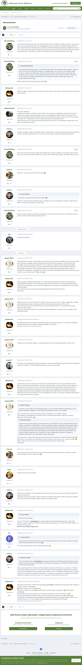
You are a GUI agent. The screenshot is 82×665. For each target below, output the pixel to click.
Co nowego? (6, 8)
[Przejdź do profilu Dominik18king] (4, 28)
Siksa (9, 469)
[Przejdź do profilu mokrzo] (9, 134)
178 (10, 248)
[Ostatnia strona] (15, 35)
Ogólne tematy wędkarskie (23, 28)
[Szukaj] (79, 8)
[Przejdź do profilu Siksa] (9, 475)
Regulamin (40, 8)
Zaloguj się (59, 628)
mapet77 (9, 360)
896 (10, 102)
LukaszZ (9, 169)
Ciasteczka (53, 653)
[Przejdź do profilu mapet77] (9, 365)
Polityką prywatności (42, 663)
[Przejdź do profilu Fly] (9, 538)
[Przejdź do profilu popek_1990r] (9, 263)
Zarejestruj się (75, 3)
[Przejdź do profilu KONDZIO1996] (9, 114)
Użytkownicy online (16, 12)
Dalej (11, 34)
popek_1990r (9, 258)
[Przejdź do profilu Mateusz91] (9, 93)
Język (28, 653)
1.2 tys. (10, 374)
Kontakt (46, 653)
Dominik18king (15, 27)
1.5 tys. (10, 183)
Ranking (33, 8)
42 (10, 547)
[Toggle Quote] (19, 65)
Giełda (19, 8)
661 (10, 54)
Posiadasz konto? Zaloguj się (60, 3)
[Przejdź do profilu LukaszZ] (9, 175)
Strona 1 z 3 (21, 34)
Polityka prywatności (37, 653)
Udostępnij (61, 28)
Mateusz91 (9, 88)
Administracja (4, 12)
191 (10, 272)
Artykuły (26, 8)
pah (9, 234)
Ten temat (72, 8)
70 (10, 122)
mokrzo (9, 129)
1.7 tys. (10, 483)
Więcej (47, 8)
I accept (76, 660)
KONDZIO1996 (9, 108)
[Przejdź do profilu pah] (9, 240)
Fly (9, 533)
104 (10, 142)
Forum (13, 8)
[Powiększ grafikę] (71, 51)
